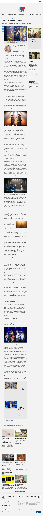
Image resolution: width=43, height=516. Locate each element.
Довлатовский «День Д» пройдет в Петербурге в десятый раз (33, 65)
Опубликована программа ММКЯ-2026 (8, 485)
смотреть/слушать (21, 14)
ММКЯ (3, 474)
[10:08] (21, 429)
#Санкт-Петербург (14, 422)
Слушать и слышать (20, 462)
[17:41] (8, 429)
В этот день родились (32, 39)
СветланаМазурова (10, 420)
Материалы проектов (12, 425)
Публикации (4, 453)
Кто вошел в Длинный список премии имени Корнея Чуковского (34, 76)
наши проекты (32, 14)
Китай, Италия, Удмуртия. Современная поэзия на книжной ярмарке (8, 440)
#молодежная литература (18, 471)
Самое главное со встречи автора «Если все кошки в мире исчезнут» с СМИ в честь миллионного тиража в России (8, 469)
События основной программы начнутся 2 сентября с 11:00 (7, 488)
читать (15, 14)
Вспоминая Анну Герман (19, 485)
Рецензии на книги (18, 453)
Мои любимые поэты (18, 474)
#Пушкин (5, 422)
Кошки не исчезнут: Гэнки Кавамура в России (7, 464)
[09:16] (8, 454)
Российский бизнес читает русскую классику (34, 61)
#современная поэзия (18, 443)
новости (11, 14)
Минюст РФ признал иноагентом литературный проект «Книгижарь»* (33, 70)
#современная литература (5, 472)
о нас (37, 14)
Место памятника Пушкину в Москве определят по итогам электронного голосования (34, 88)
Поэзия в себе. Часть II (20, 438)
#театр (9, 422)
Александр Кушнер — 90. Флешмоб (33, 42)
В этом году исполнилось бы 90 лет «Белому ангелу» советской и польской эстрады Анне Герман (21, 488)
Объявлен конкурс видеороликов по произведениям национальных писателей (34, 82)
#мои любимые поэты (22, 491)
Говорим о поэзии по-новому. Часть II (20, 441)
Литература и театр (12, 18)
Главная (5, 425)
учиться (27, 14)
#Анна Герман (17, 491)
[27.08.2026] (21, 454)
